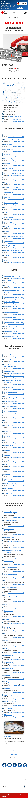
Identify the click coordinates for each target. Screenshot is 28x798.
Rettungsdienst (8, 241)
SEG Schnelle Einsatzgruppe (12, 484)
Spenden (6, 255)
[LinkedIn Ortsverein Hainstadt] (20, 765)
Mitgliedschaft (8, 227)
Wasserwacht (8, 493)
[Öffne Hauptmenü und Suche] (25, 13)
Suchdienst (7, 260)
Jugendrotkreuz (8, 387)
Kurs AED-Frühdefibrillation (11, 281)
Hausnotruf (7, 197)
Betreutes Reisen (9, 149)
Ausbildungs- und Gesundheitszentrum (10, 365)
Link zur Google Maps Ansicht (16, 121)
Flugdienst (7, 183)
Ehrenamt (7, 163)
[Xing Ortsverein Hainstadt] (25, 765)
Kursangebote (8, 286)
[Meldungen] (14, 727)
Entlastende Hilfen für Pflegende (13, 173)
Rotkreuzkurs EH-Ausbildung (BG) (13, 322)
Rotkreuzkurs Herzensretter (11, 336)
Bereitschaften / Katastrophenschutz (14, 376)
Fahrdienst (7, 178)
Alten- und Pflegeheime (10, 355)
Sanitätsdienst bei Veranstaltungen (13, 250)
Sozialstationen (8, 488)
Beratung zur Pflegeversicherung (13, 140)
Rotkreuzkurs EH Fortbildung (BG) (13, 297)
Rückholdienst (8, 479)
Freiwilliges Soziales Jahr (11, 187)
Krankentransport (9, 217)
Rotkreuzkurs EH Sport (10, 306)
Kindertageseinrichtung (10, 392)
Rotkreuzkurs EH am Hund (11, 312)
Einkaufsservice (8, 168)
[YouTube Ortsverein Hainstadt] (9, 765)
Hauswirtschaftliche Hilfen (11, 203)
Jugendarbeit (7, 212)
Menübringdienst (8, 222)
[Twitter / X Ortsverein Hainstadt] (15, 765)
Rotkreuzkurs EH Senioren (11, 302)
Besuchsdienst (8, 144)
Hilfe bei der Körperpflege (11, 208)
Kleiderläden (7, 431)
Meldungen (8, 736)
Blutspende (7, 154)
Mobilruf (6, 231)
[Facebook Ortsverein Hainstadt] (4, 765)
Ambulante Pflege (9, 135)
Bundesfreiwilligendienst (11, 159)
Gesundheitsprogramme (11, 192)
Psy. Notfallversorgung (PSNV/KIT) (13, 236)
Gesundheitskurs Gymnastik (12, 276)
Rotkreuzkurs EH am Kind (11, 317)
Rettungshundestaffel (10, 246)
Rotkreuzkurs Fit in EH (10, 331)
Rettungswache (8, 445)
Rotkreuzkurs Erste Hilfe (11, 327)
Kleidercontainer (8, 416)
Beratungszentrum (9, 371)
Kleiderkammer (8, 421)
